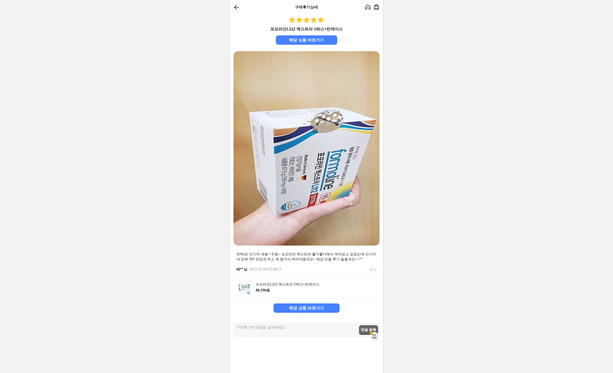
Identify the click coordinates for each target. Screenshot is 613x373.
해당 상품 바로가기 (306, 40)
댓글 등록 (368, 330)
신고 (373, 269)
